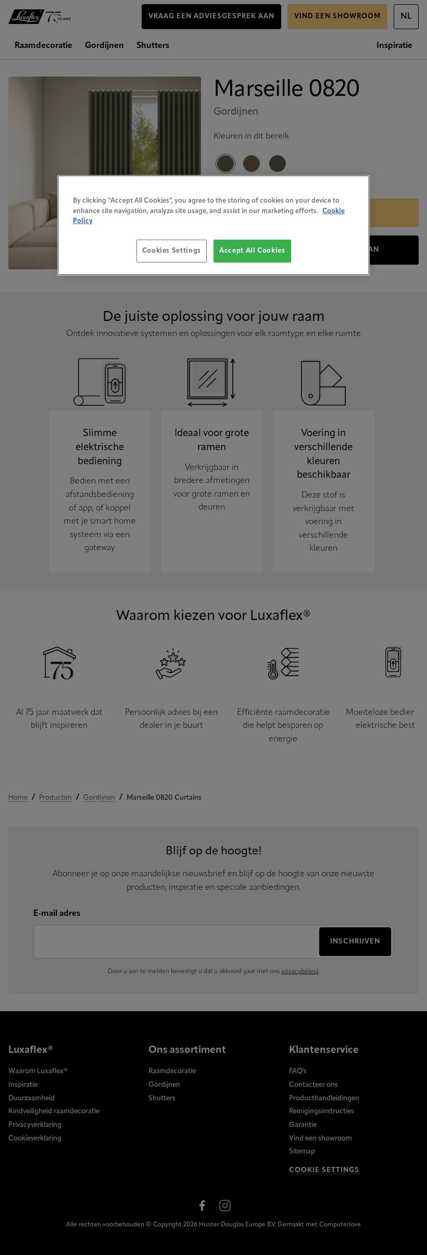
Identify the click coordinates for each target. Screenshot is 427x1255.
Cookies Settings (171, 250)
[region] (213, 225)
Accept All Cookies (252, 250)
